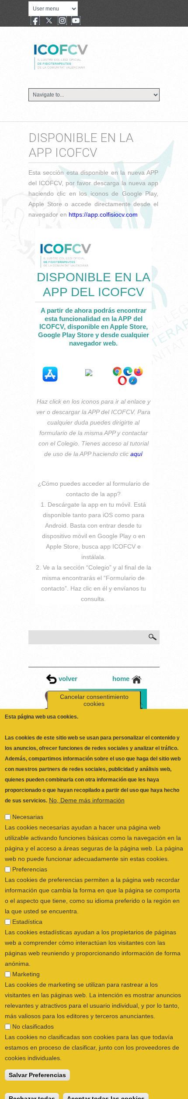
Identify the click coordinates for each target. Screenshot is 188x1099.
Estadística (27, 913)
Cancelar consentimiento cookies (94, 692)
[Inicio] (90, 56)
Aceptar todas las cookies (106, 1090)
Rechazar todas (32, 1090)
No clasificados (33, 1018)
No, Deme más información (87, 791)
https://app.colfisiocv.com (103, 214)
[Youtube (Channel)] (75, 21)
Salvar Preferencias (37, 1066)
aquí (136, 453)
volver (67, 678)
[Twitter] (49, 21)
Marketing (26, 965)
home (121, 678)
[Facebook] (35, 21)
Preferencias (29, 860)
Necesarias (27, 808)
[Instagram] (62, 21)
